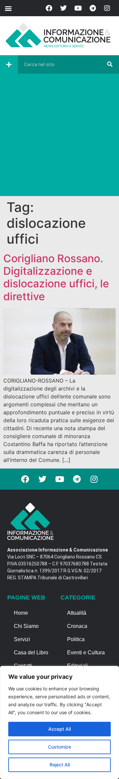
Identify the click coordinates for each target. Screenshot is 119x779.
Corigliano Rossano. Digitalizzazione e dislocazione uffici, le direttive (56, 277)
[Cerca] (109, 64)
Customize (59, 747)
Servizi (22, 639)
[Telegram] (92, 8)
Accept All (59, 729)
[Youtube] (78, 8)
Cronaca (77, 626)
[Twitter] (63, 8)
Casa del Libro (31, 652)
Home (21, 613)
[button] (8, 8)
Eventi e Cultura (86, 652)
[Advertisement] (59, 136)
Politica (76, 639)
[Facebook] (49, 8)
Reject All (60, 764)
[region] (59, 722)
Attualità (76, 613)
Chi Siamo (26, 626)
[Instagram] (107, 8)
